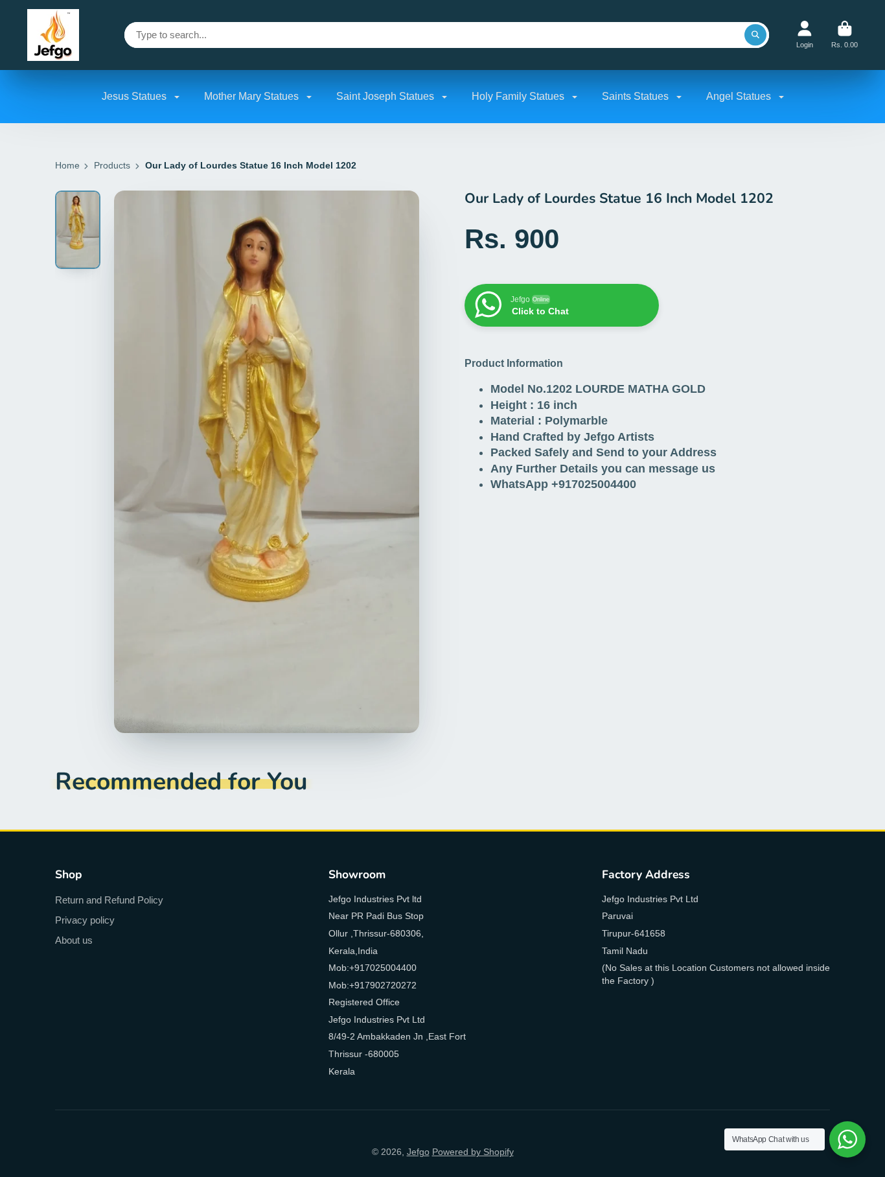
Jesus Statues (135, 96)
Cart (844, 35)
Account (804, 35)
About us (74, 940)
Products (112, 165)
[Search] (755, 35)
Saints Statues (636, 96)
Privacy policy (85, 920)
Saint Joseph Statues (386, 96)
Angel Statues (740, 96)
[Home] (53, 35)
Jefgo (418, 1152)
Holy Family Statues (519, 96)
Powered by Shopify (473, 1152)
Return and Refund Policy (109, 899)
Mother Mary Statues (252, 96)
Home (67, 165)
